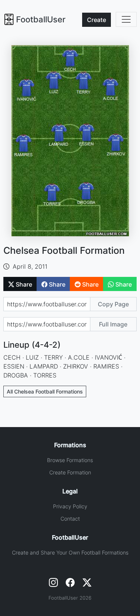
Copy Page (113, 304)
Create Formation (70, 472)
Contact (70, 518)
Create (96, 19)
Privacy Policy (70, 506)
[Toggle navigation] (126, 19)
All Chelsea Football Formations (45, 391)
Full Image (113, 324)
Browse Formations (70, 460)
